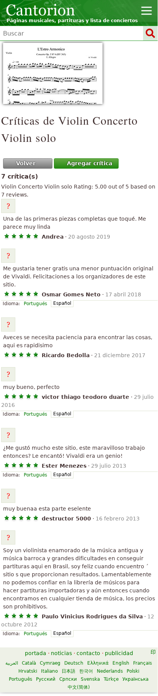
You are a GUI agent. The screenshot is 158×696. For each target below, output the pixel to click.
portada (35, 653)
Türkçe (111, 679)
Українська (135, 679)
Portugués (35, 303)
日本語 (68, 671)
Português (20, 679)
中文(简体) (79, 687)
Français (142, 663)
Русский (45, 679)
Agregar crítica (89, 163)
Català (29, 663)
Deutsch (73, 663)
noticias (61, 653)
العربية (11, 663)
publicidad (119, 653)
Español (62, 303)
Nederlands (110, 671)
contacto (88, 653)
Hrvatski (27, 671)
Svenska (90, 679)
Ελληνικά (98, 663)
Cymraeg (50, 663)
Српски (68, 679)
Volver (26, 163)
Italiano (49, 671)
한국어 (86, 671)
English (120, 663)
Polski (133, 671)
